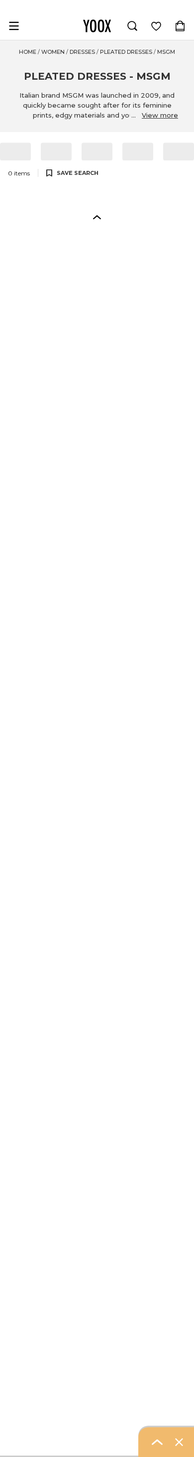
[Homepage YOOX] (97, 26)
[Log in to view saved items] (156, 26)
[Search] (132, 26)
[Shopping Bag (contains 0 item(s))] (180, 26)
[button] (97, 217)
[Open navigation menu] (14, 26)
